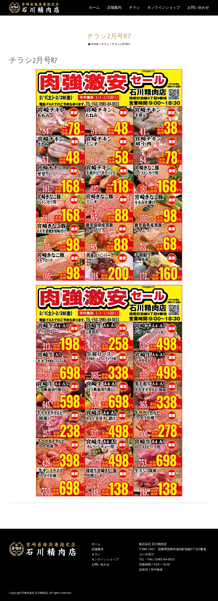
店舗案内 (97, 549)
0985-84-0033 (165, 559)
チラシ (105, 44)
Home (95, 44)
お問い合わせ (100, 564)
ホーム (96, 544)
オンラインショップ (105, 559)
